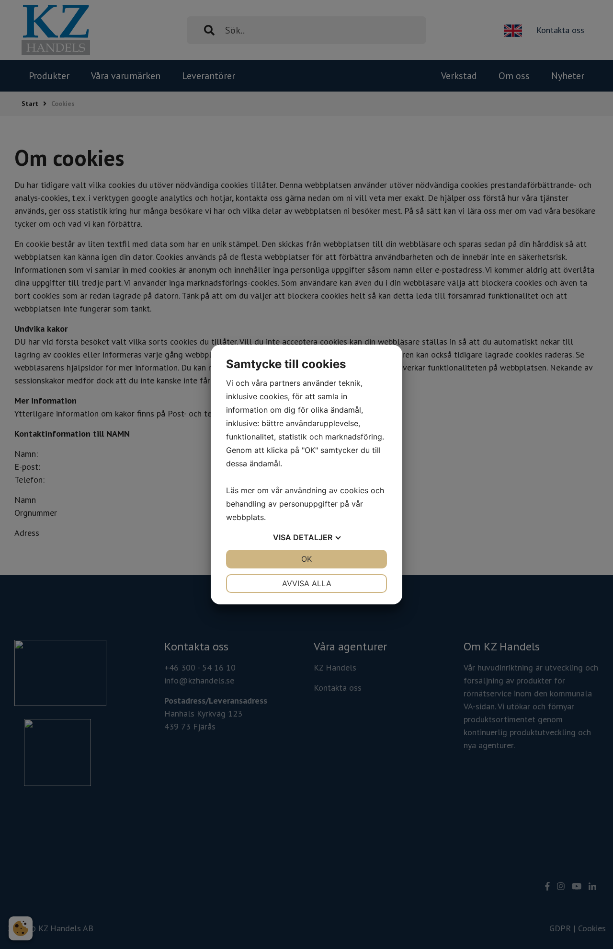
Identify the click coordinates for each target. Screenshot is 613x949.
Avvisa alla (306, 583)
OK (306, 559)
